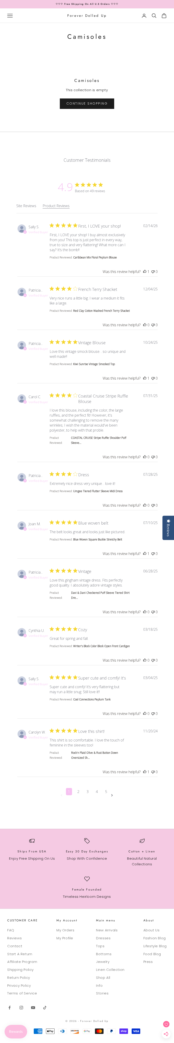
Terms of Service (22, 993)
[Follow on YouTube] (33, 1007)
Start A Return (19, 954)
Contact (14, 946)
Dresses (103, 938)
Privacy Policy (19, 985)
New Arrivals (107, 930)
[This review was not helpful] (153, 271)
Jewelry (102, 961)
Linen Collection (110, 969)
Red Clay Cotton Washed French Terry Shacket (101, 311)
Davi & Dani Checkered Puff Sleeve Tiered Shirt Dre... (100, 595)
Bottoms (103, 954)
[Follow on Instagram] (21, 1007)
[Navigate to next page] (112, 795)
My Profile (64, 938)
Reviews (14, 938)
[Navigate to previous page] (62, 795)
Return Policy (18, 977)
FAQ (10, 930)
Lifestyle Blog (155, 946)
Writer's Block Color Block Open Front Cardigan (101, 646)
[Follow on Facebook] (9, 1007)
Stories (102, 993)
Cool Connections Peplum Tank (92, 699)
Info (99, 985)
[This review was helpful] (144, 271)
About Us (151, 930)
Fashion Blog (154, 938)
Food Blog (152, 954)
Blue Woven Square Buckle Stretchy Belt (97, 539)
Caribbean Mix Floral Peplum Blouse (95, 257)
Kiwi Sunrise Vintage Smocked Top (94, 364)
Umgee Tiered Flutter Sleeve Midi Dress (98, 491)
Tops (100, 946)
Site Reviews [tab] (26, 205)
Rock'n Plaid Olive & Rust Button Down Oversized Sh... (94, 755)
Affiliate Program (22, 961)
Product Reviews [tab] (56, 205)
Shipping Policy (20, 969)
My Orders (65, 930)
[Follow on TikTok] (45, 1007)
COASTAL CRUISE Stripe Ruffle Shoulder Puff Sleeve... (98, 440)
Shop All (103, 977)
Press (148, 961)
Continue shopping (87, 103)
